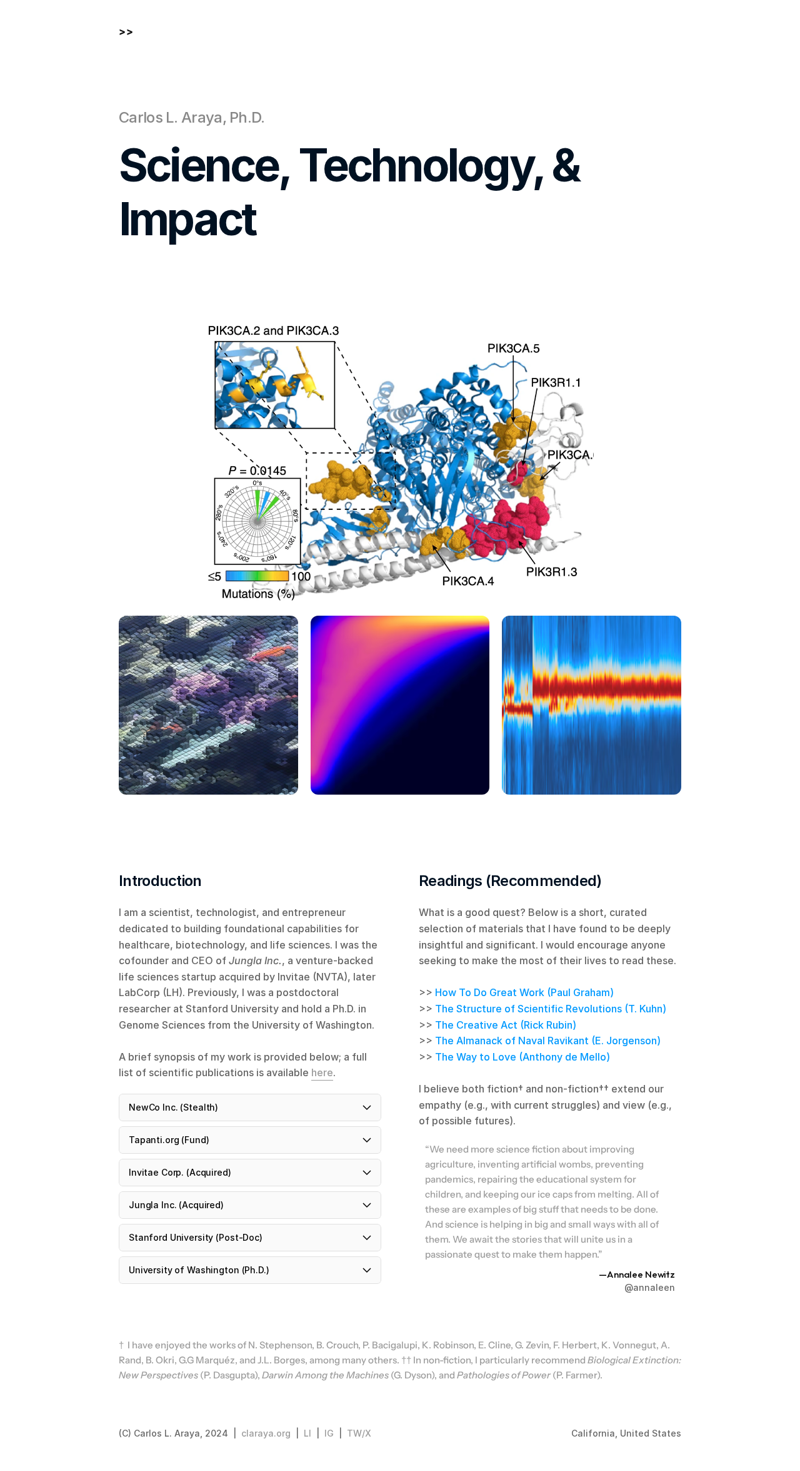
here (322, 1072)
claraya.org (266, 1433)
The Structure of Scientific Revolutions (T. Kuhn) (550, 1008)
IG (329, 1433)
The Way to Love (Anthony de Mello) (522, 1057)
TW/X (359, 1433)
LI (307, 1433)
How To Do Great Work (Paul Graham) (524, 992)
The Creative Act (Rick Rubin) (505, 1025)
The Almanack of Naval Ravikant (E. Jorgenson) (548, 1040)
